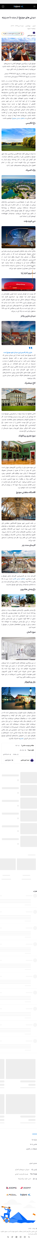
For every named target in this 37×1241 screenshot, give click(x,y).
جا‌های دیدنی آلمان (19, 579)
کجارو (21, 738)
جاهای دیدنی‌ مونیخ (18, 118)
